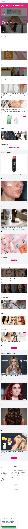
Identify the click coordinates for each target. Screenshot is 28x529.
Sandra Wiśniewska (5, 257)
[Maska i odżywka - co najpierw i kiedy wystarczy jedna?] (13, 336)
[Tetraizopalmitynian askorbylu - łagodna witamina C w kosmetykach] (14, 88)
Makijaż (15, 488)
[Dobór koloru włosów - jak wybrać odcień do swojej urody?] (13, 320)
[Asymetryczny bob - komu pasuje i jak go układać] (14, 273)
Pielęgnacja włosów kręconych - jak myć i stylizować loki (11, 31)
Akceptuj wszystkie (8, 526)
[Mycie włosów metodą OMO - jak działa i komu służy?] (14, 104)
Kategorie (15, 482)
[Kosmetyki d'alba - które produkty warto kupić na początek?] (14, 243)
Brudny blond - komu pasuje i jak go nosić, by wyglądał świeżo (9, 22)
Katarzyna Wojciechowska (5, 404)
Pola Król (4, 178)
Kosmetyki (15, 484)
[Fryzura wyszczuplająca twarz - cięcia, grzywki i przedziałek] (14, 288)
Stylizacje (15, 485)
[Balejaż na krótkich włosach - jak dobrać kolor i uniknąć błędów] (14, 441)
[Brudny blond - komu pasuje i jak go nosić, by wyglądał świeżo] (14, 20)
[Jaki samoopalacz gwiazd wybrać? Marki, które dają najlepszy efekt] (14, 164)
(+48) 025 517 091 (4, 479)
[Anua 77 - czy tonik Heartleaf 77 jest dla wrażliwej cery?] (14, 119)
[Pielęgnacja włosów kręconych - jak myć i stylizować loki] (14, 29)
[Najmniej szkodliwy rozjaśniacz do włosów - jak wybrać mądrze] (14, 71)
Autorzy (2, 482)
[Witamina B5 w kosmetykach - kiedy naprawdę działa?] (14, 55)
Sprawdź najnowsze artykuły (14, 147)
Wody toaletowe (16, 489)
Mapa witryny (14, 497)
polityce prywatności (11, 523)
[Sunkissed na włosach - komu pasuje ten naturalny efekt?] (13, 304)
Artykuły (15, 466)
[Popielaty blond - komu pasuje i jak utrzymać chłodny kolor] (14, 364)
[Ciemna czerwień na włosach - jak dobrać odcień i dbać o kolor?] (14, 391)
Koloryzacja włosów (16, 492)
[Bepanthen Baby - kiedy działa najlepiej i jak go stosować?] (14, 12)
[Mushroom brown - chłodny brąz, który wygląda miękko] (14, 416)
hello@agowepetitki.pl (4, 480)
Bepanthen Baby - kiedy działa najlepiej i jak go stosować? (9, 13)
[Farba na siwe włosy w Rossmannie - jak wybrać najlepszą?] (14, 135)
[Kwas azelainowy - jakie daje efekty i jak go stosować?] (14, 191)
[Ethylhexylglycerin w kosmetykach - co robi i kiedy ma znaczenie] (14, 217)
